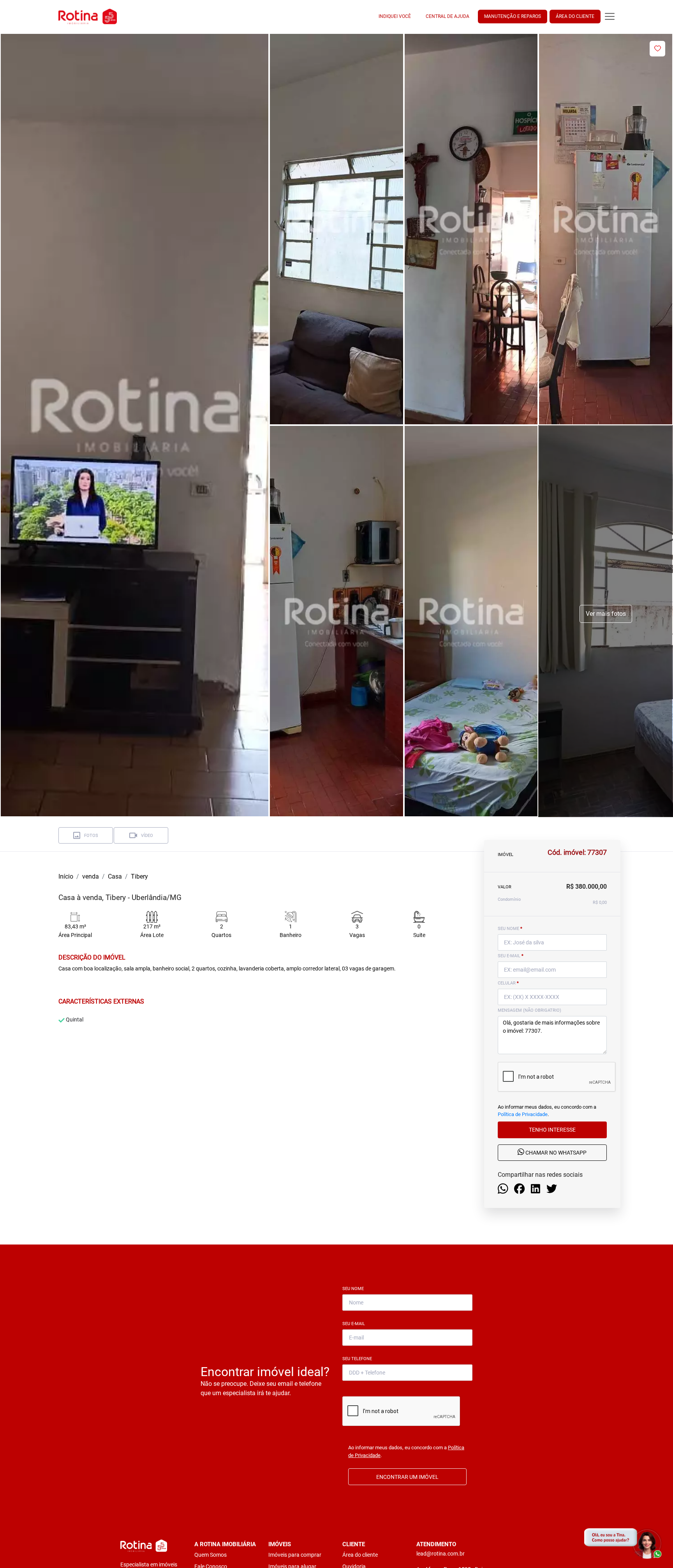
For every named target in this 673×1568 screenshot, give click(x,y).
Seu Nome (354, 1288)
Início (65, 876)
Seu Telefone (358, 1358)
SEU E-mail (510, 955)
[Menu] (610, 16)
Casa (115, 876)
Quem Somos (210, 1555)
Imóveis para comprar (294, 1555)
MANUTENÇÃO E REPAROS (512, 16)
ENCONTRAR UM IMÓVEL (407, 1477)
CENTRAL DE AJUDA (447, 16)
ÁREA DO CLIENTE (575, 16)
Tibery (139, 876)
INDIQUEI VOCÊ (395, 16)
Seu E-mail (355, 1323)
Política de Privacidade (523, 1115)
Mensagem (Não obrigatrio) (529, 1010)
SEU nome (510, 928)
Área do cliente (360, 1555)
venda (90, 876)
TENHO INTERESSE (552, 1130)
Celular (508, 983)
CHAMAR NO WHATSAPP (555, 1153)
